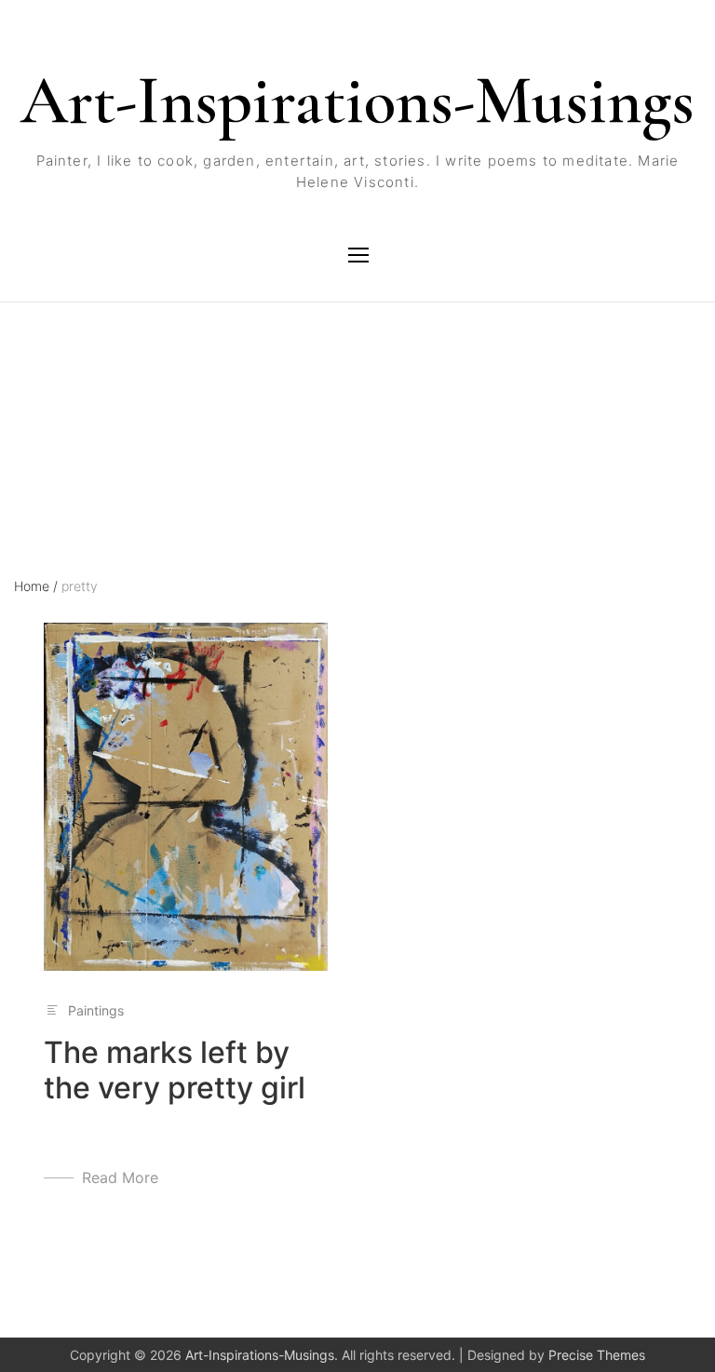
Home (36, 586)
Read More (120, 1177)
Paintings (96, 1010)
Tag (25, 384)
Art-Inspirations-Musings (357, 100)
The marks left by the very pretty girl (174, 1070)
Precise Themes (596, 1355)
